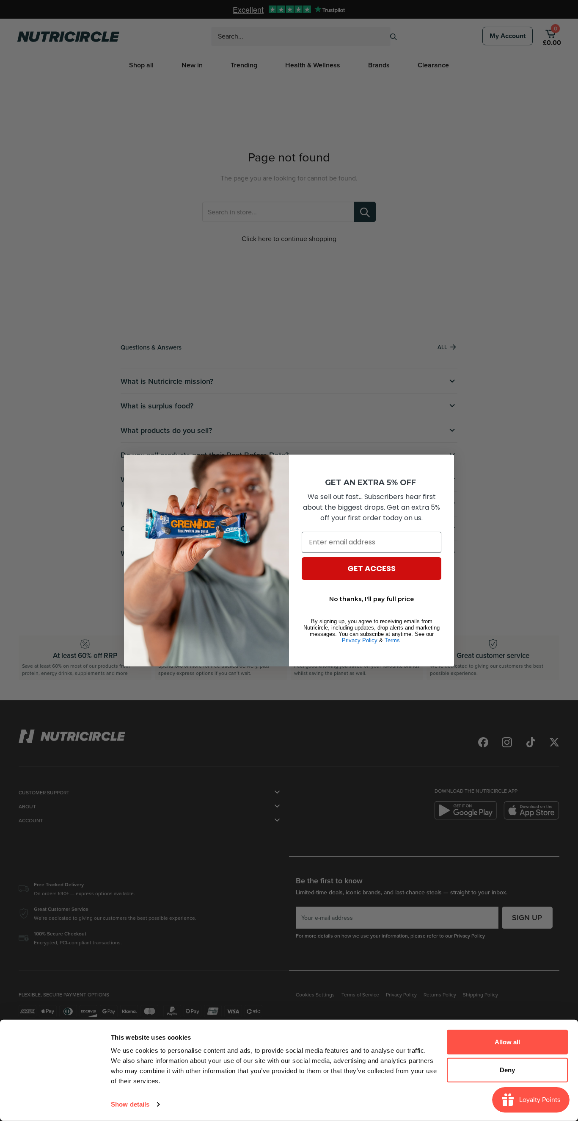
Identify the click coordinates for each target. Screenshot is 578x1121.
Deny (507, 1069)
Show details (130, 1104)
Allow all (507, 1042)
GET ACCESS (371, 568)
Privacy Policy (359, 640)
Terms (392, 640)
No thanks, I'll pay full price (371, 599)
